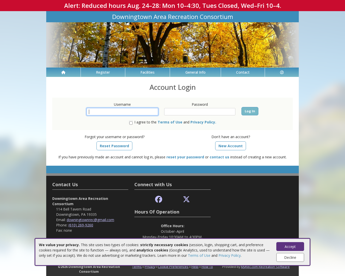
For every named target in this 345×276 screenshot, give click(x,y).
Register (103, 72)
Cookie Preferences (173, 266)
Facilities (147, 72)
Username (122, 104)
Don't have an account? (230, 136)
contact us (219, 157)
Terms (137, 266)
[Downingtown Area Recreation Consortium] (172, 44)
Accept (290, 246)
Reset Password (114, 145)
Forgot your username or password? (114, 136)
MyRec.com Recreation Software (265, 266)
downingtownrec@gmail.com (90, 219)
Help (195, 266)
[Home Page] (63, 72)
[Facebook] (158, 199)
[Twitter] (186, 199)
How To (207, 266)
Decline (290, 257)
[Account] (282, 72)
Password (200, 104)
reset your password (185, 157)
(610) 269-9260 (80, 225)
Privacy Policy (229, 255)
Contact (243, 72)
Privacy (150, 266)
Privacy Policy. (203, 122)
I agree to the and (175, 122)
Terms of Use (199, 255)
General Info (195, 72)
